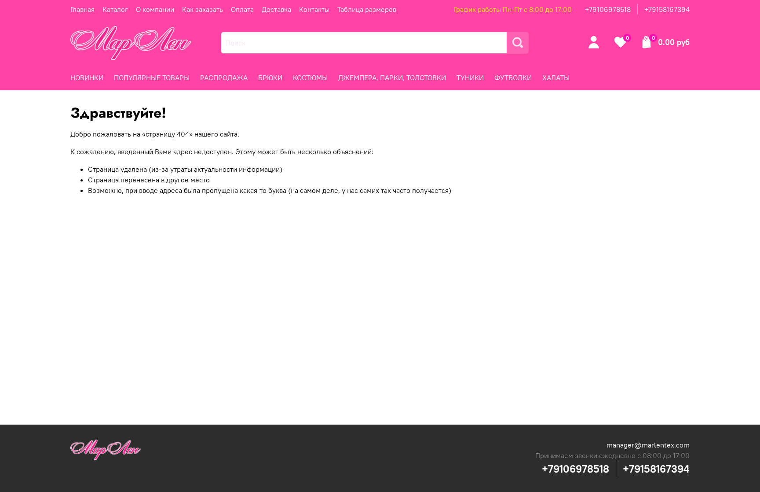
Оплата (242, 9)
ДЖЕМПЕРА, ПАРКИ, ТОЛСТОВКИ (392, 77)
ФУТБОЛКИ (513, 77)
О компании (155, 9)
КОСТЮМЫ (310, 77)
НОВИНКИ (86, 77)
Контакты (314, 9)
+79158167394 (667, 9)
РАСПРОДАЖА (224, 77)
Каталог (115, 9)
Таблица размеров (366, 9)
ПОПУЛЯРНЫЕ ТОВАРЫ (152, 77)
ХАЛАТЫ (556, 77)
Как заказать (202, 9)
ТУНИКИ (470, 77)
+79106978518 (608, 9)
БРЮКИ (270, 77)
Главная (82, 9)
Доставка (276, 9)
